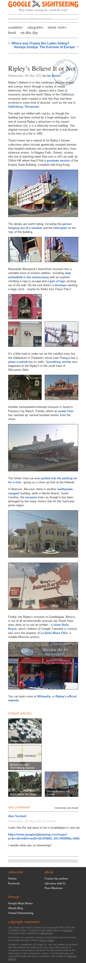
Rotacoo (67, 930)
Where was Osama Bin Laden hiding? (40, 43)
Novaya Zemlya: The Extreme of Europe (44, 47)
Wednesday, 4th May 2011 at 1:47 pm (32, 821)
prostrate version (58, 160)
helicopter (60, 228)
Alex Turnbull (17, 816)
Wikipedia (43, 696)
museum (31, 497)
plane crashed (17, 362)
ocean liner (65, 411)
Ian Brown (54, 75)
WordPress (47, 933)
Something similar (58, 362)
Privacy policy (46, 940)
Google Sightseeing (38, 6)
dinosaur (61, 285)
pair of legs (57, 281)
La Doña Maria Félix (54, 633)
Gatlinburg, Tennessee (23, 106)
